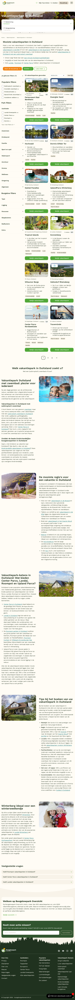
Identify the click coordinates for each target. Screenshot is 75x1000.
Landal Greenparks (11, 112)
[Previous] (27, 88)
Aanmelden (66, 933)
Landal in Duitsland (10, 615)
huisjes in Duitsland (63, 790)
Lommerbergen (44, 974)
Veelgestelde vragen (8, 975)
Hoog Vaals (43, 969)
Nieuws (4, 969)
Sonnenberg (55, 235)
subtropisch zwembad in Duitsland (20, 414)
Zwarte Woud (63, 734)
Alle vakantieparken (27, 975)
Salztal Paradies (32, 188)
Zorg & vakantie (63, 961)
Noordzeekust (49, 541)
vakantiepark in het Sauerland (39, 50)
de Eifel (43, 736)
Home (3, 37)
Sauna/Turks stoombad (12, 94)
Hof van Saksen (44, 966)
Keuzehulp (63, 3)
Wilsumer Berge (32, 282)
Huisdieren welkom (11, 97)
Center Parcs (28, 63)
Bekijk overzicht (8, 915)
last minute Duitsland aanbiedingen (36, 58)
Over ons (4, 966)
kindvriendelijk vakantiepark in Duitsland (15, 448)
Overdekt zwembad (11, 89)
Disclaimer (5, 963)
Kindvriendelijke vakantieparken (63, 983)
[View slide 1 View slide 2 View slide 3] (36, 85)
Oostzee (63, 732)
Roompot (18, 63)
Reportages (5, 972)
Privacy (3, 961)
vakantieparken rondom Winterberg (59, 745)
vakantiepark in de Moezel (60, 501)
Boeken (27, 69)
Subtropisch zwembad (12, 86)
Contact (4, 978)
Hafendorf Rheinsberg (59, 282)
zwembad (27, 409)
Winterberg (26, 815)
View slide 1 (34, 90)
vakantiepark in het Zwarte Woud (60, 521)
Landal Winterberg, (21, 832)
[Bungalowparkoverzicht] (8, 3)
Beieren (43, 535)
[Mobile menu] (72, 3)
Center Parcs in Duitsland (13, 604)
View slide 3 (38, 90)
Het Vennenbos (44, 963)
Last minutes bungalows (62, 988)
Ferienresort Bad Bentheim (32, 98)
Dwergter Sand (56, 97)
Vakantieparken (11, 37)
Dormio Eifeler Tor (58, 144)
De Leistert (43, 980)
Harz (47, 551)
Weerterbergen (44, 972)
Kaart (69, 75)
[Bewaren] (45, 81)
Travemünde (55, 324)
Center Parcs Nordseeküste (31, 325)
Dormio (7, 121)
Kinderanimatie (10, 91)
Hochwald (29, 144)
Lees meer (39, 69)
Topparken (24, 963)
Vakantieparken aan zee (65, 973)
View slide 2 (36, 90)
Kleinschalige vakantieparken (63, 978)
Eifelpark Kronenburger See (22, 640)
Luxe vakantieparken (65, 963)
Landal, (11, 63)
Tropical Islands (32, 235)
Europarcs (24, 966)
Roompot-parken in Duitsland (16, 631)
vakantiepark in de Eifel (11, 50)
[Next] (45, 88)
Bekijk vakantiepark (36, 120)
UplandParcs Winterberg (61, 188)
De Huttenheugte (45, 977)
